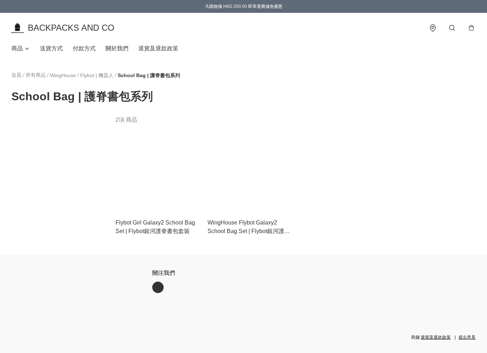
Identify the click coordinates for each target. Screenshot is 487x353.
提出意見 (467, 337)
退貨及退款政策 (158, 48)
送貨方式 (51, 48)
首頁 (16, 75)
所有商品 (36, 75)
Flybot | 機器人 (96, 75)
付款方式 (84, 48)
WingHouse (63, 75)
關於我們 (117, 48)
